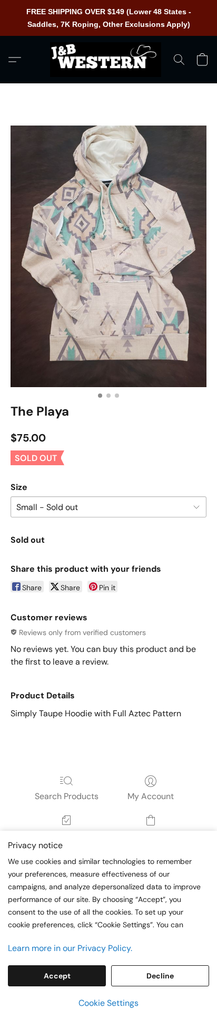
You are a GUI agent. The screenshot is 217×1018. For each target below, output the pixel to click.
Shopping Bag (150, 835)
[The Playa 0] (108, 256)
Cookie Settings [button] (108, 1003)
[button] (108, 59)
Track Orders (67, 835)
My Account (150, 796)
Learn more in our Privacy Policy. (70, 948)
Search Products (66, 796)
